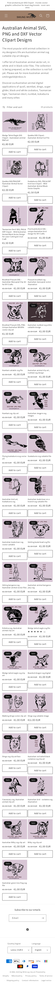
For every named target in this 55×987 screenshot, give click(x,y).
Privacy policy (31, 976)
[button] (6, 15)
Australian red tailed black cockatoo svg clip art (39, 757)
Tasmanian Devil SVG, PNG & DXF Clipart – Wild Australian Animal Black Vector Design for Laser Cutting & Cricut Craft (14, 234)
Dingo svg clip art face (11, 756)
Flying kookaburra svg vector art (14, 457)
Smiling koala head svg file (39, 542)
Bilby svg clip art (35, 842)
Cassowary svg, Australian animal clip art (13, 800)
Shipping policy (13, 980)
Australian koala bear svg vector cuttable (12, 543)
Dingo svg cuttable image (38, 716)
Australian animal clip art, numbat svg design (39, 371)
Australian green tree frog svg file (14, 884)
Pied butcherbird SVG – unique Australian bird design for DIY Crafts (37, 231)
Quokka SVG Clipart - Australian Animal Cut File (39, 136)
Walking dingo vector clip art (14, 716)
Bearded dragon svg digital (39, 673)
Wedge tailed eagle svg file (39, 628)
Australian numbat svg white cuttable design (40, 326)
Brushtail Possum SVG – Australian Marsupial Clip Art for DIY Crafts (14, 282)
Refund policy (17, 976)
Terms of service (45, 976)
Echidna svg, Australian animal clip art (12, 629)
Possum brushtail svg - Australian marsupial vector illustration (39, 282)
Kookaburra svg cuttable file (39, 456)
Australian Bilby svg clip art (13, 842)
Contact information (30, 980)
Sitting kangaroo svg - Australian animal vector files (14, 586)
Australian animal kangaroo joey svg (39, 586)
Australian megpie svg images (37, 414)
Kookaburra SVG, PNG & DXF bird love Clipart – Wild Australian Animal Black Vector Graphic (39, 185)
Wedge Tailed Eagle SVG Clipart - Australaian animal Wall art (14, 137)
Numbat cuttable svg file (12, 370)
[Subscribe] (42, 918)
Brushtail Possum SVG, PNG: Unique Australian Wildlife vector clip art (14, 327)
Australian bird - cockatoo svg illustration (40, 800)
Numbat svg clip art (10, 413)
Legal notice (46, 980)
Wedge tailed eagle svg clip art (13, 674)
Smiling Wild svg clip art (26, 972)
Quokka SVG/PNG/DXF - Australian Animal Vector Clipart (12, 183)
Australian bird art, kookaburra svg (10, 500)
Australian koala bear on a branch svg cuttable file (39, 500)
